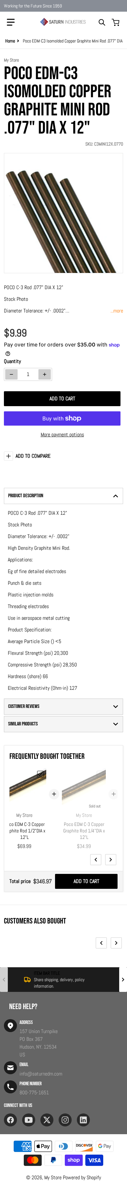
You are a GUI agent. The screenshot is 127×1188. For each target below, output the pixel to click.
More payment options (62, 434)
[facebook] (10, 1119)
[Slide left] (95, 859)
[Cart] (116, 22)
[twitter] (46, 1119)
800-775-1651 (34, 1092)
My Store (53, 1177)
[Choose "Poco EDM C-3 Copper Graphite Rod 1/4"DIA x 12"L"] (100, 774)
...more (116, 310)
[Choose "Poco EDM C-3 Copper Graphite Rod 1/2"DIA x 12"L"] (40, 774)
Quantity (12, 361)
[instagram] (65, 1119)
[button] (11, 22)
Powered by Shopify (82, 1177)
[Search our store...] (101, 22)
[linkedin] (83, 1119)
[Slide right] (110, 859)
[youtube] (28, 1119)
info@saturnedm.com (41, 1073)
